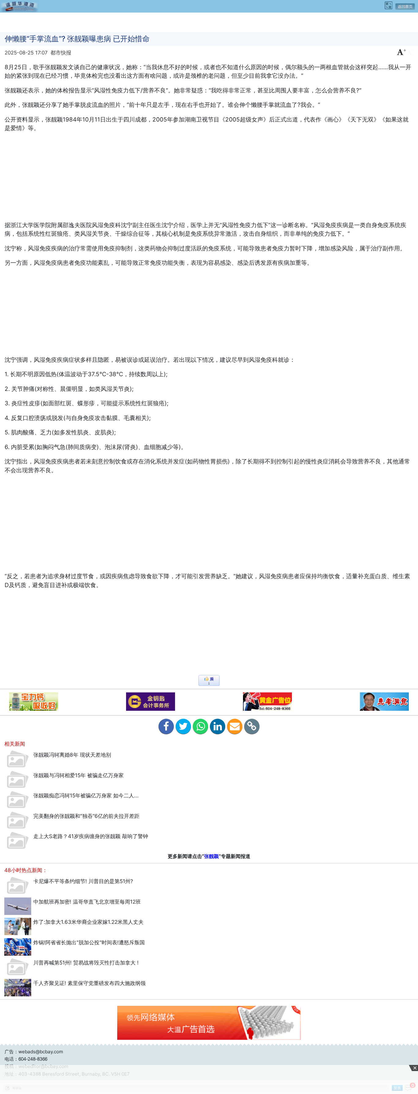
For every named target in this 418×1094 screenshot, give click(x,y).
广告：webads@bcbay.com (34, 1052)
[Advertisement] (209, 21)
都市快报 (60, 53)
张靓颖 (211, 856)
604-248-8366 (32, 1059)
